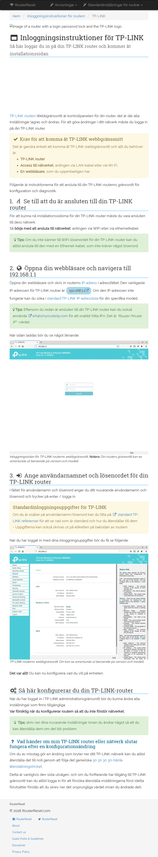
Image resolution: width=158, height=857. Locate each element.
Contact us (19, 832)
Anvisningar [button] (64, 5)
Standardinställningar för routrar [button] (114, 5)
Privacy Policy (21, 851)
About (16, 825)
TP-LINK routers (23, 116)
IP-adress (89, 283)
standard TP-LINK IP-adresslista (72, 298)
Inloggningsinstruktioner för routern (56, 16)
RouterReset (24, 5)
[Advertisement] (79, 86)
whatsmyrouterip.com (50, 316)
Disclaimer (18, 845)
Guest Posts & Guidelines (28, 838)
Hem (16, 16)
